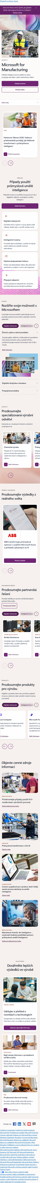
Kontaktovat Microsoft (7, 1177)
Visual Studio (20, 1164)
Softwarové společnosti (7, 1164)
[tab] (10, 326)
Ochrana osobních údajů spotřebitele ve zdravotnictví (17, 1174)
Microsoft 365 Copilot (7, 1155)
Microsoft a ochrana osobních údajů (20, 1167)
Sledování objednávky (7, 1137)
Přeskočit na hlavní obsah (9, 1)
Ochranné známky (30, 1179)
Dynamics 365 (5, 1152)
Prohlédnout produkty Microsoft (20, 1132)
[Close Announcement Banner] (35, 7)
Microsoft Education (6, 1140)
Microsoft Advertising (27, 1152)
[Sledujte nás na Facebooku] (14, 1124)
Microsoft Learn (11, 1157)
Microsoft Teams (20, 1155)
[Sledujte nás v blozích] (34, 1124)
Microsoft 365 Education (23, 1142)
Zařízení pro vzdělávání (21, 1140)
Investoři (35, 1167)
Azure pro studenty (12, 1147)
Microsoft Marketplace (14, 1162)
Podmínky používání (17, 1179)
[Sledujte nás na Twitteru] (24, 1124)
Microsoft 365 (4, 1132)
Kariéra (27, 1164)
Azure (35, 1150)
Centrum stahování (6, 1135)
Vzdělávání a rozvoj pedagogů (17, 1145)
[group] (20, 134)
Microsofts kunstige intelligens (10, 1150)
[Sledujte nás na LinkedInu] (19, 1124)
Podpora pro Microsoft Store (22, 1135)
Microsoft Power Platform (30, 1162)
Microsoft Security (27, 1150)
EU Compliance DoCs (19, 1182)
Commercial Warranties (30, 1137)
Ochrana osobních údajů (23, 1177)
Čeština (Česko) (5, 1169)
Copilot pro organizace (7, 1130)
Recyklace (18, 1137)
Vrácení (34, 1135)
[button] (20, 89)
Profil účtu (34, 1132)
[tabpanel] (20, 363)
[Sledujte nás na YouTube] (29, 1124)
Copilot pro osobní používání (25, 1130)
